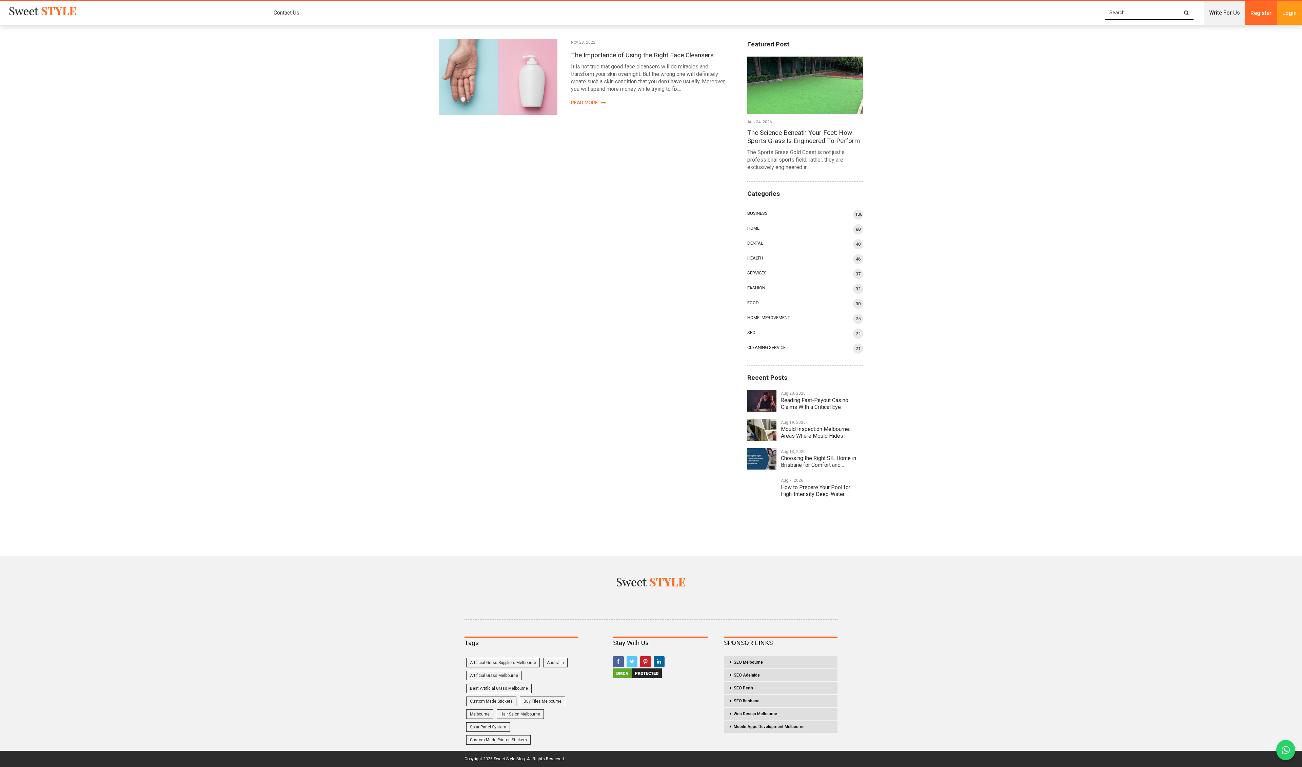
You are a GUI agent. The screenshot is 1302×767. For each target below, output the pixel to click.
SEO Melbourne (748, 662)
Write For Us (1224, 12)
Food (753, 302)
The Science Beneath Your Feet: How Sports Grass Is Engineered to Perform (803, 137)
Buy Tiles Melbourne (542, 701)
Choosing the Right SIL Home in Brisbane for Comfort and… (818, 461)
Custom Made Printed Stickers (498, 740)
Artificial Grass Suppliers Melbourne (503, 662)
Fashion (756, 287)
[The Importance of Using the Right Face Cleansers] (498, 77)
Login (1289, 13)
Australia (555, 662)
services (757, 272)
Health (755, 258)
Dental (755, 243)
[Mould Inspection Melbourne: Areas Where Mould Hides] (761, 430)
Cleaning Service (766, 347)
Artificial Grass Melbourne (494, 675)
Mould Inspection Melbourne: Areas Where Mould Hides (815, 432)
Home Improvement (768, 317)
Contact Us (286, 12)
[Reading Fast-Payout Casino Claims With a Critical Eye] (761, 401)
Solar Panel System (488, 727)
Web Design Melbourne (755, 713)
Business (757, 213)
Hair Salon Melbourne (520, 714)
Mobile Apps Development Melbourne (769, 726)
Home (753, 228)
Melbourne (480, 714)
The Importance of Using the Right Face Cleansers (642, 55)
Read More (585, 103)
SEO (751, 332)
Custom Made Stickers (491, 701)
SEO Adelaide (747, 675)
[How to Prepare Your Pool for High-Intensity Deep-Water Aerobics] (761, 488)
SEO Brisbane (747, 701)
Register (1260, 13)
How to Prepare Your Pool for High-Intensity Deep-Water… (815, 490)
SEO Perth (743, 688)
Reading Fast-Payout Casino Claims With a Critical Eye (814, 403)
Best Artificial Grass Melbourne (499, 688)
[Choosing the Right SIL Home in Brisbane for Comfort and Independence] (761, 459)
